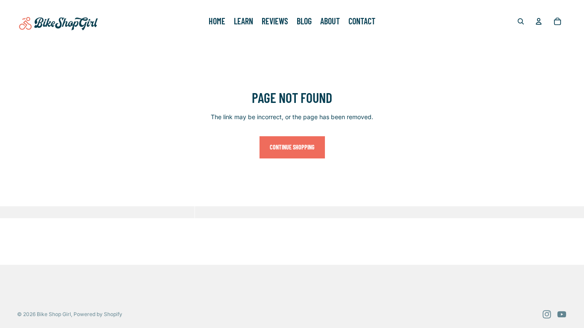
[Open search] (520, 21)
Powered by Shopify (98, 314)
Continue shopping (292, 147)
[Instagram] (547, 314)
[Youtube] (562, 314)
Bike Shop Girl (54, 314)
